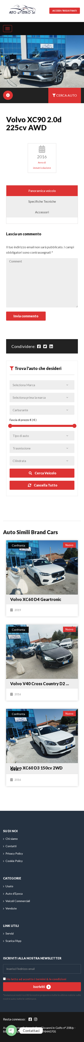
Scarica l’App (13, 941)
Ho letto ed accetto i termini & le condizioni (36, 979)
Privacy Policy (14, 853)
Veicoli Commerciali (18, 901)
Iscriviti (39, 987)
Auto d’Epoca (14, 893)
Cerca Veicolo (45, 473)
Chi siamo (12, 838)
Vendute (11, 908)
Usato (9, 886)
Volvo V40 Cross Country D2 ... (39, 683)
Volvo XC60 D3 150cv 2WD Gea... (36, 768)
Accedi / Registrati (64, 10)
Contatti (11, 846)
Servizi (10, 933)
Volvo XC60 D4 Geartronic (35, 599)
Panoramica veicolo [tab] (42, 191)
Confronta (18, 545)
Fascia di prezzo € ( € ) (23, 420)
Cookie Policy (14, 861)
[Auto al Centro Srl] (22, 8)
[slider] (10, 426)
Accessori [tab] (42, 212)
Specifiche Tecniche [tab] (42, 201)
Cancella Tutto (45, 485)
